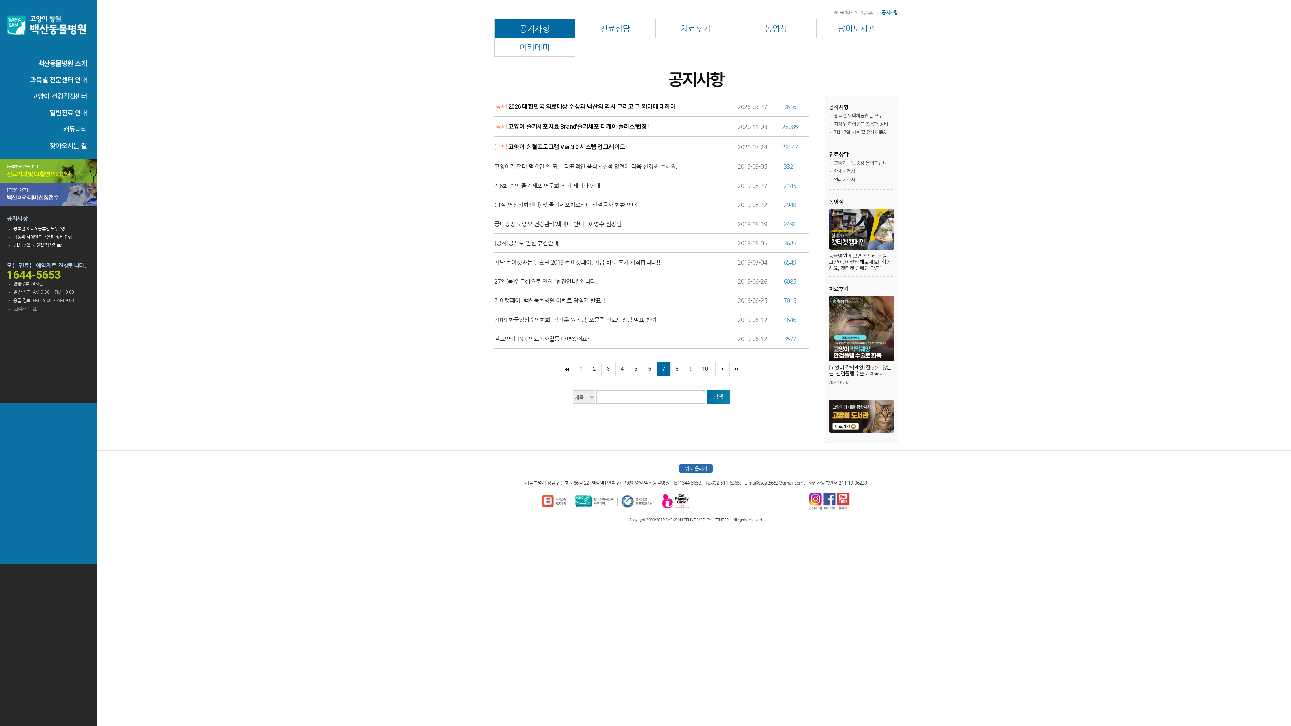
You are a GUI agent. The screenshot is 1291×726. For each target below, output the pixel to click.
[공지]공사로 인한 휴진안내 (526, 243)
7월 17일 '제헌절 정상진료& (860, 132)
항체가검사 (844, 171)
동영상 (776, 28)
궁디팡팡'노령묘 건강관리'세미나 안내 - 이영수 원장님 (557, 223)
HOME (846, 12)
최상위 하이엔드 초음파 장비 (861, 123)
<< (567, 369)
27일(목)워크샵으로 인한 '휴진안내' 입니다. (545, 281)
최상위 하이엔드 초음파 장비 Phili (42, 236)
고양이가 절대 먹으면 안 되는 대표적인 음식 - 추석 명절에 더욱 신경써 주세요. (585, 166)
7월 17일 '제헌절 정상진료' (37, 245)
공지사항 (534, 29)
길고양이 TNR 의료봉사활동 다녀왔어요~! (543, 338)
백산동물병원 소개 (62, 63)
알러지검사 (844, 179)
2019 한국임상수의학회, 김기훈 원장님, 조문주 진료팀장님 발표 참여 (575, 319)
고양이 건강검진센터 (59, 96)
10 (705, 369)
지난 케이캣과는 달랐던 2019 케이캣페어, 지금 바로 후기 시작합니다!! (577, 262)
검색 (718, 397)
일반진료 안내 (68, 112)
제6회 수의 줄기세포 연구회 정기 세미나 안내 (547, 185)
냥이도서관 (857, 28)
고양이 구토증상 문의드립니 (860, 162)
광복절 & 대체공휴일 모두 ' (859, 115)
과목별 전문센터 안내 (58, 79)
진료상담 (615, 28)
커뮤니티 (75, 129)
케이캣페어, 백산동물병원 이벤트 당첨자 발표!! (549, 300)
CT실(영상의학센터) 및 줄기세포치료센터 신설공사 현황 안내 (565, 204)
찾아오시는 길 (68, 145)
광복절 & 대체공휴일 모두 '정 (39, 228)
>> (736, 369)
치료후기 (695, 28)
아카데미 (534, 47)
